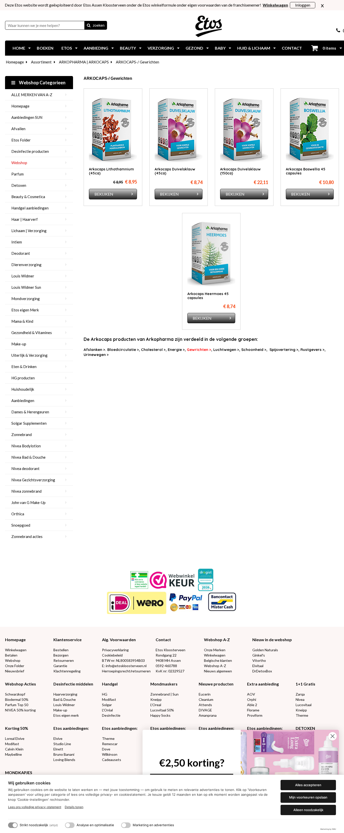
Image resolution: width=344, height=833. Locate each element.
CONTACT (292, 48)
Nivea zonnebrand (26, 491)
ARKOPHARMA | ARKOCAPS (84, 62)
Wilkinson (109, 754)
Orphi (251, 699)
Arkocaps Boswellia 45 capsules (305, 171)
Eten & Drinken (24, 366)
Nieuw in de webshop (272, 639)
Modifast (109, 699)
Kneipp (156, 699)
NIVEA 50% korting (20, 710)
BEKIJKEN (103, 194)
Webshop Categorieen (41, 82)
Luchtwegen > (226, 349)
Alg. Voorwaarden (119, 639)
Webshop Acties (20, 683)
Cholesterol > (153, 349)
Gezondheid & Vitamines (31, 332)
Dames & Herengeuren (30, 412)
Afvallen (18, 128)
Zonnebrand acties (27, 536)
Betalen (11, 655)
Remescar (110, 744)
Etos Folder (21, 140)
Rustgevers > (312, 349)
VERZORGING (161, 48)
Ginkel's (258, 655)
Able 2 (252, 705)
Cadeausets (111, 759)
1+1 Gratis (305, 683)
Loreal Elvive (14, 738)
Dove (106, 749)
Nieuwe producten (216, 683)
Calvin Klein (14, 749)
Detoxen (18, 185)
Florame (253, 710)
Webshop (19, 162)
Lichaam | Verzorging (29, 230)
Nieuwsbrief (14, 671)
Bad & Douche (64, 699)
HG (104, 694)
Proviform (254, 715)
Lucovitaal (304, 705)
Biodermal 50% (16, 699)
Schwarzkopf (15, 694)
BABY (220, 48)
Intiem (16, 242)
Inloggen (302, 5)
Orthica (17, 514)
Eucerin (205, 694)
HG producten (23, 378)
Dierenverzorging (26, 264)
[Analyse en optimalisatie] (70, 825)
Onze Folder (14, 666)
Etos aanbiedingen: (71, 728)
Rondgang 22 (166, 655)
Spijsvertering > (283, 349)
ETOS (66, 48)
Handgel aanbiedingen (30, 208)
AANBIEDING (96, 48)
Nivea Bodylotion (26, 446)
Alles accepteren (308, 785)
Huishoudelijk (22, 389)
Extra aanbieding (263, 683)
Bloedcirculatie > (123, 349)
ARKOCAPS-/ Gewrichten (137, 62)
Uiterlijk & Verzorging (29, 355)
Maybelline (13, 754)
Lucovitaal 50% (162, 710)
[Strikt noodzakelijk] (13, 825)
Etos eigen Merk (25, 310)
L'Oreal (155, 705)
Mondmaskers (164, 683)
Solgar (107, 705)
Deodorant (20, 253)
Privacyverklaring (115, 650)
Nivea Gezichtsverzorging (33, 480)
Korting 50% (16, 728)
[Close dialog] (332, 736)
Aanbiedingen (22, 400)
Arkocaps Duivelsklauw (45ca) (175, 171)
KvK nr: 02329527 (170, 671)
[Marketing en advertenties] (126, 825)
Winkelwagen (15, 650)
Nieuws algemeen (218, 671)
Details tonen (74, 807)
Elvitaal (257, 666)
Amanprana (208, 715)
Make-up (18, 344)
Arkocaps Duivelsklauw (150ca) (240, 171)
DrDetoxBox (262, 671)
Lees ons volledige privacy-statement (34, 807)
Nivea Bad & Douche (28, 457)
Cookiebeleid (112, 655)
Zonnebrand (21, 434)
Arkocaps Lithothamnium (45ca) (111, 171)
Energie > (176, 349)
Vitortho (259, 660)
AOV (251, 694)
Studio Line (62, 744)
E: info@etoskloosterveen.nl (124, 666)
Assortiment (41, 62)
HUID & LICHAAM (253, 48)
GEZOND (194, 48)
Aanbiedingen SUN (26, 117)
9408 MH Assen (168, 660)
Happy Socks (160, 715)
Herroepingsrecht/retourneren (126, 671)
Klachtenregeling (67, 671)
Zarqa (300, 694)
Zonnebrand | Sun (164, 694)
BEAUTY (128, 48)
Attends (205, 705)
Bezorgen (60, 655)
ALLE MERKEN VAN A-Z (31, 94)
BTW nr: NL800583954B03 (123, 660)
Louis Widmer (22, 276)
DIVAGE (205, 710)
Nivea (300, 699)
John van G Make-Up (28, 502)
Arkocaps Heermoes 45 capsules (208, 296)
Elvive (57, 738)
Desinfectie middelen (73, 683)
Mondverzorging (25, 298)
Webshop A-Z (217, 639)
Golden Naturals (265, 650)
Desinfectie (111, 715)
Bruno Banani (63, 754)
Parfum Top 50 (16, 705)
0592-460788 (166, 666)
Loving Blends (64, 759)
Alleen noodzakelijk (308, 810)
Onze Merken (214, 650)
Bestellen (60, 650)
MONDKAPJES (18, 772)
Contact (163, 639)
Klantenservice (67, 639)
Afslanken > (94, 349)
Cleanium (206, 699)
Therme (302, 715)
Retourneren (63, 660)
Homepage (15, 62)
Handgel (110, 683)
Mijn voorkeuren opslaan (308, 797)
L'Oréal (107, 710)
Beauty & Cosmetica (28, 196)
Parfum (17, 174)
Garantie (60, 666)
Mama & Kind (22, 321)
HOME (19, 48)
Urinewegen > (96, 354)
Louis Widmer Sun (26, 287)
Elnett (58, 749)
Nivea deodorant (25, 468)
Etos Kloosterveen (170, 650)
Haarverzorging (65, 694)
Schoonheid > (253, 349)
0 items (329, 48)
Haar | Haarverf (24, 219)
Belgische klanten (218, 660)
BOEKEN (45, 48)
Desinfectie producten (30, 151)
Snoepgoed (20, 525)
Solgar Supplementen (29, 423)
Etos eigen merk (66, 715)
